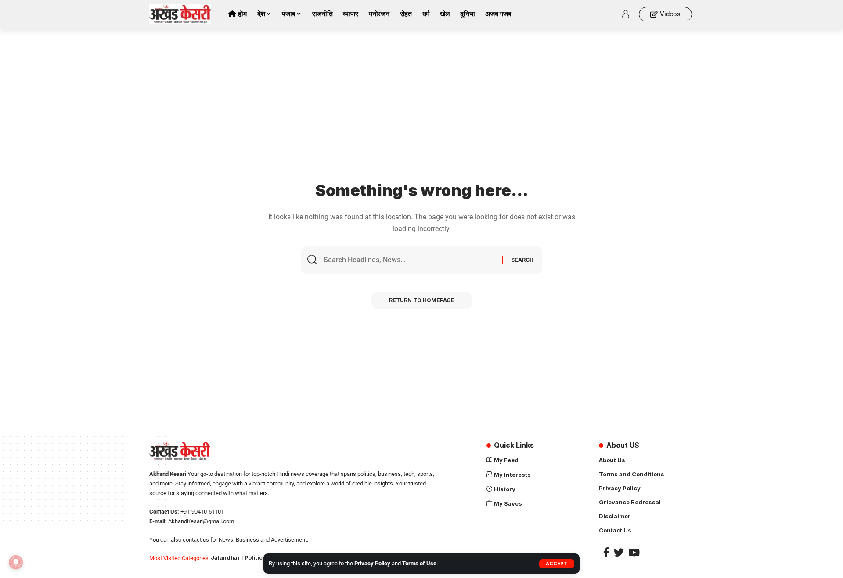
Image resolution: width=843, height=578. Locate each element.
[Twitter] (619, 552)
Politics (255, 557)
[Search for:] (409, 260)
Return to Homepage (421, 300)
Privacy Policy (372, 563)
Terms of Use (419, 563)
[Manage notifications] (16, 562)
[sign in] (625, 14)
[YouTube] (634, 552)
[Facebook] (606, 552)
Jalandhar (225, 557)
